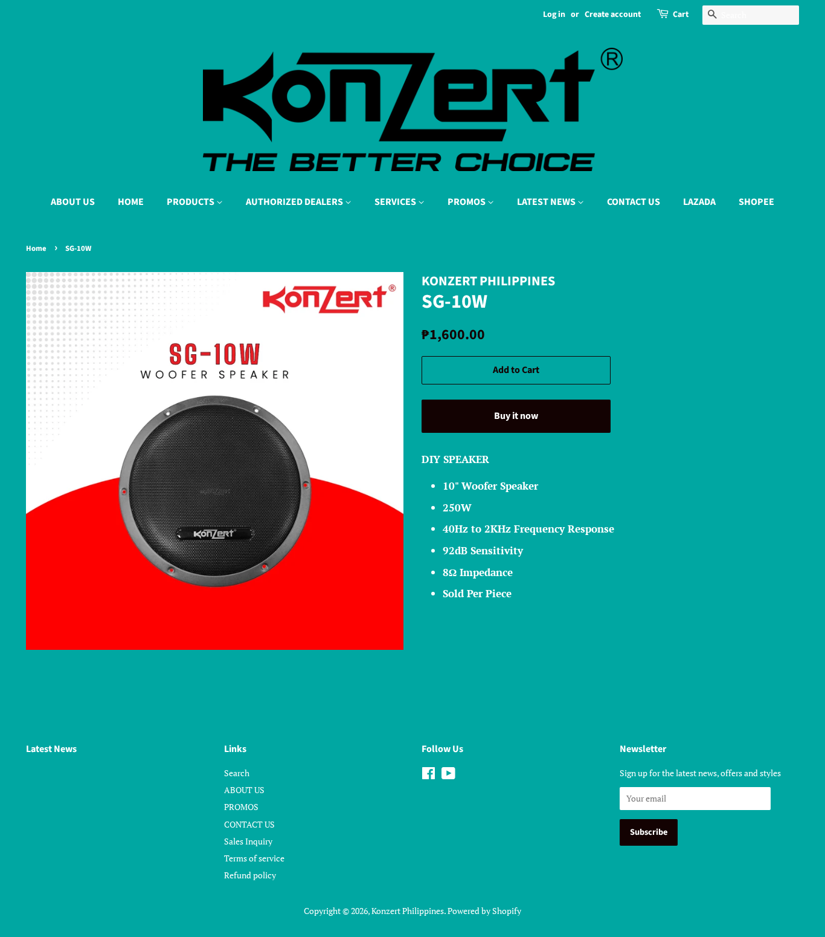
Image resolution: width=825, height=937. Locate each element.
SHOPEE (756, 202)
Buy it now (516, 416)
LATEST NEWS (547, 202)
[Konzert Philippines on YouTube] (448, 775)
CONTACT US (633, 202)
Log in (554, 14)
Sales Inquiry (248, 841)
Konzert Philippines (407, 910)
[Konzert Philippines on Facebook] (428, 775)
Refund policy (250, 875)
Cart (681, 14)
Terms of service (254, 858)
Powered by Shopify (484, 910)
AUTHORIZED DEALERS (295, 202)
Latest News (51, 749)
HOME (131, 202)
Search (236, 773)
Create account (613, 14)
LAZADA (699, 202)
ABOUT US (73, 202)
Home (36, 248)
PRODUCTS (191, 202)
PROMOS (467, 202)
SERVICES (396, 202)
